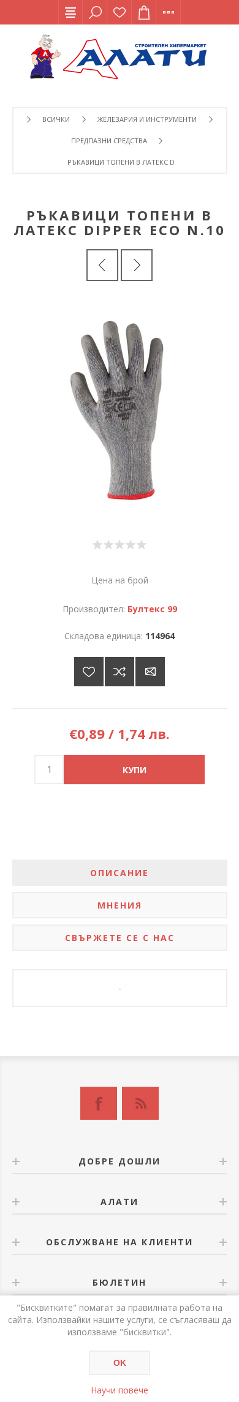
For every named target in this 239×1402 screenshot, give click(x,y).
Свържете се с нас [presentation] (120, 937)
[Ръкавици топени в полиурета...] (137, 265)
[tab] (119, 873)
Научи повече (119, 1390)
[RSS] (140, 1103)
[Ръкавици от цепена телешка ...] (102, 265)
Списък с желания (119, 12)
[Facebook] (98, 1103)
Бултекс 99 (152, 609)
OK (119, 1363)
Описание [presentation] (119, 873)
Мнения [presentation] (119, 905)
